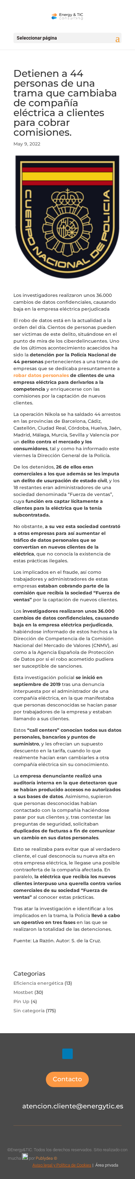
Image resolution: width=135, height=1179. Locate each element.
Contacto (67, 1079)
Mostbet (23, 992)
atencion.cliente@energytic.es (72, 1106)
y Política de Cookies (71, 1165)
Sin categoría (29, 1011)
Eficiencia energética (38, 983)
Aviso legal (42, 1165)
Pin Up (21, 1001)
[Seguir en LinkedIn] (67, 1054)
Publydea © (48, 1158)
